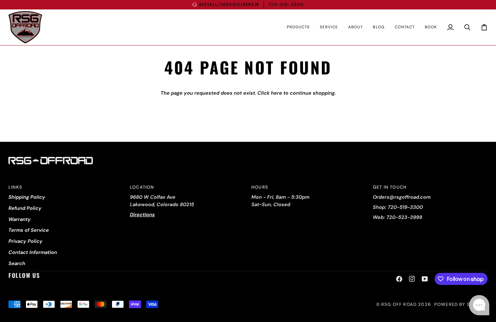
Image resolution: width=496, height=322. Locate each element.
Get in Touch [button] (390, 187)
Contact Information (32, 252)
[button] (298, 27)
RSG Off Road (399, 304)
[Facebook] (399, 279)
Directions (142, 215)
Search (16, 263)
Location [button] (142, 187)
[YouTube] (425, 279)
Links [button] (15, 187)
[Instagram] (412, 279)
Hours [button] (259, 187)
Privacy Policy (25, 241)
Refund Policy (25, 208)
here (276, 93)
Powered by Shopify (461, 304)
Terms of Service (28, 230)
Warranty (19, 219)
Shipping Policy (26, 197)
